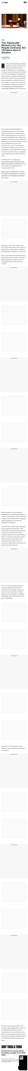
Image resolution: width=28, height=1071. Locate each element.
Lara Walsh (6, 57)
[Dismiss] (25, 1057)
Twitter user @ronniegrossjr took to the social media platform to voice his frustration (12, 161)
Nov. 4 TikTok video (6, 598)
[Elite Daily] (4, 2)
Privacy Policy (8, 1061)
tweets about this (9, 86)
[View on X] (14, 229)
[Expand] (20, 1057)
